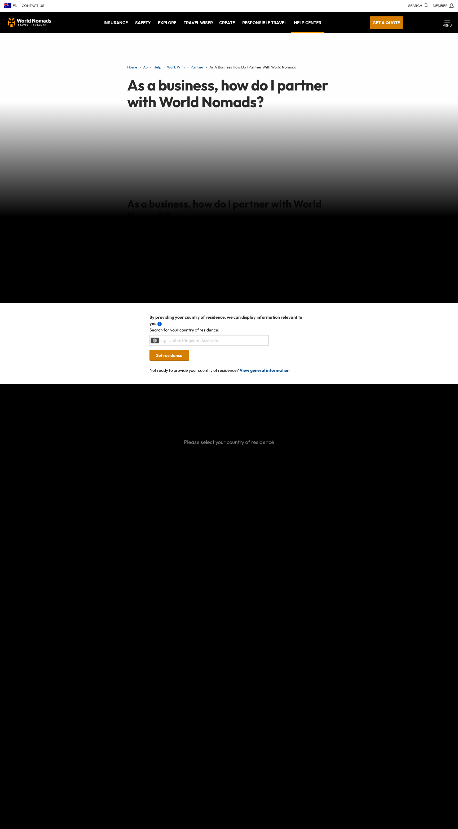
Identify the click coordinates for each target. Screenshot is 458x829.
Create (227, 22)
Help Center (307, 22)
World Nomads (29, 22)
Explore (167, 22)
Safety (143, 22)
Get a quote (386, 22)
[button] (447, 22)
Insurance (116, 22)
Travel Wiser (198, 22)
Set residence (169, 355)
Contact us (33, 6)
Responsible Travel (264, 22)
